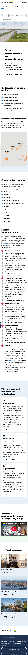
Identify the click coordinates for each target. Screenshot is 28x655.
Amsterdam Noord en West (12, 200)
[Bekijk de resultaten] (14, 583)
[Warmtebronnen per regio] (14, 561)
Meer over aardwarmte (12, 429)
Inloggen (24, 2)
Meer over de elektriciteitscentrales (13, 274)
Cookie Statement (6, 634)
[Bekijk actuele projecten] (14, 605)
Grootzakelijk (15, 6)
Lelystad (6, 215)
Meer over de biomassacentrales (17, 322)
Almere (6, 194)
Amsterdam (7, 197)
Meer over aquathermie (12, 495)
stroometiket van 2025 (14, 360)
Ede (5, 209)
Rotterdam (7, 221)
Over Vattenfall (5, 11)
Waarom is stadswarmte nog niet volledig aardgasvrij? (13, 109)
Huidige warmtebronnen (11, 100)
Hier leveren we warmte (11, 94)
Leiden (6, 212)
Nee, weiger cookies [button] (14, 649)
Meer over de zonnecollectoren (16, 342)
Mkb (10, 6)
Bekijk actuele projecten (11, 617)
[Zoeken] (25, 15)
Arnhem (6, 206)
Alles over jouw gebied (10, 97)
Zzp (6, 6)
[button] (17, 149)
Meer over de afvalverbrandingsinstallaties (15, 299)
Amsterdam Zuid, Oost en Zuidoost (14, 203)
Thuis (2, 6)
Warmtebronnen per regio (11, 572)
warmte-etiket (5, 243)
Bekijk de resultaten (9, 595)
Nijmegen (7, 218)
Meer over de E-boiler (13, 371)
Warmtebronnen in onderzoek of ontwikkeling (13, 104)
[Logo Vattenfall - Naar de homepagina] (7, 2)
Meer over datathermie (12, 459)
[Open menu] (2, 15)
